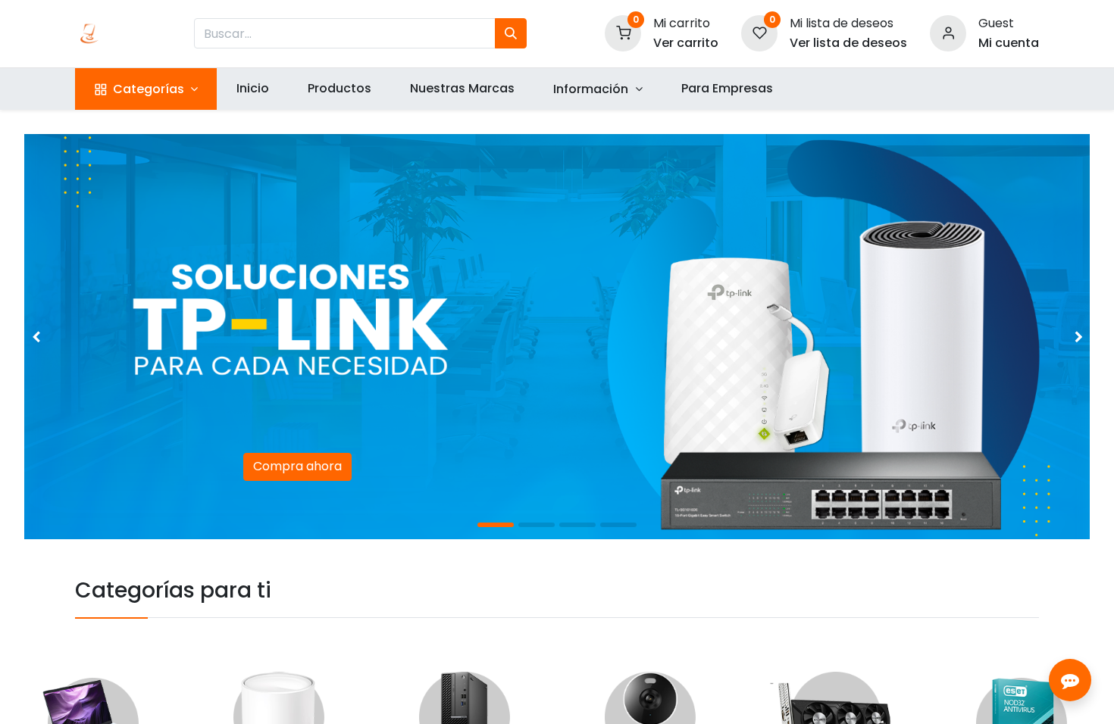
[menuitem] (252, 88)
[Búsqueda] (511, 33)
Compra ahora (297, 466)
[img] (66, 336)
